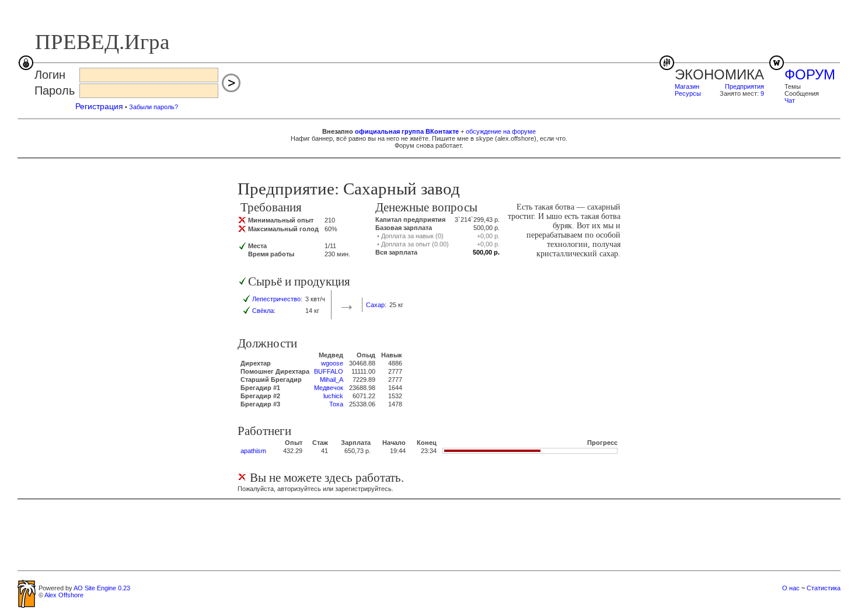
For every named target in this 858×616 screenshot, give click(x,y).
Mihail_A (331, 379)
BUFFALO (328, 371)
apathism (253, 450)
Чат (789, 100)
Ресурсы (688, 93)
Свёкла (263, 310)
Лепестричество (276, 298)
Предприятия (744, 86)
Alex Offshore (63, 594)
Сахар (375, 304)
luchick (333, 395)
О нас (791, 587)
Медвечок (328, 387)
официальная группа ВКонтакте (407, 131)
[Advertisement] (429, 534)
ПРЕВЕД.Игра (102, 42)
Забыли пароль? (153, 106)
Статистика (823, 587)
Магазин (687, 86)
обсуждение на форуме (501, 131)
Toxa (336, 404)
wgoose (332, 363)
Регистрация (99, 106)
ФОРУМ (809, 74)
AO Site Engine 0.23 (102, 587)
